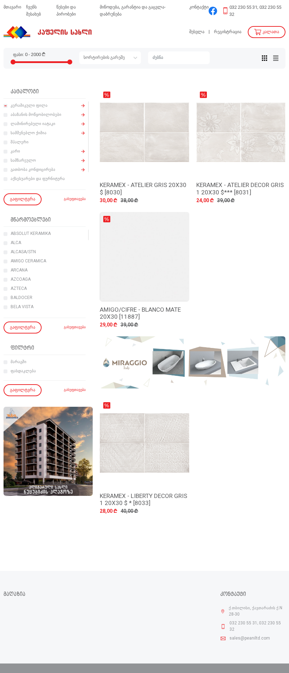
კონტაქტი (199, 7)
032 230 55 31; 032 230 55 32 (255, 11)
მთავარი (12, 7)
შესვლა (196, 32)
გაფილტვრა (22, 199)
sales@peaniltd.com (249, 638)
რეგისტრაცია (227, 32)
